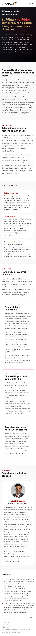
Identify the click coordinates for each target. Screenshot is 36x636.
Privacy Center (5, 627)
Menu (31, 3)
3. (2, 603)
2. (2, 591)
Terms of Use (5, 622)
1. (2, 579)
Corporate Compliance (7, 625)
